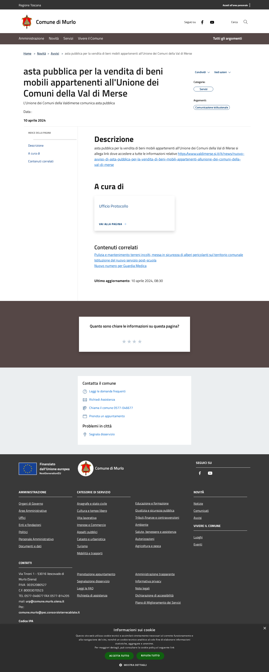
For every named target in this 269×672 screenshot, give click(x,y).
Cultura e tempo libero (92, 510)
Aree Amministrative (33, 510)
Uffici (22, 517)
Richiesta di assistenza (92, 595)
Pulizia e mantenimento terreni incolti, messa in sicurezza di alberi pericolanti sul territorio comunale (168, 254)
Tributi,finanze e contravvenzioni (157, 517)
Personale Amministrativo (36, 539)
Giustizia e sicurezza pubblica (154, 510)
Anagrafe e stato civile (92, 503)
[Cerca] (245, 22)
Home (27, 53)
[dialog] (134, 648)
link (172, 647)
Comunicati (201, 510)
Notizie (198, 503)
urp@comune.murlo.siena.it (45, 601)
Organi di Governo (31, 503)
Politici (23, 532)
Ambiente (141, 524)
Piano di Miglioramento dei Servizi (158, 602)
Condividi (200, 72)
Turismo (82, 546)
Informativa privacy (148, 581)
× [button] (264, 628)
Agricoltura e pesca (148, 546)
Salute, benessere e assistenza (155, 531)
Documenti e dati (30, 546)
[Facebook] (201, 21)
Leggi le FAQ (85, 588)
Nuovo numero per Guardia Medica (120, 265)
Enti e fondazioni (30, 524)
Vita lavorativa (86, 517)
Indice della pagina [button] (39, 133)
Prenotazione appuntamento (96, 574)
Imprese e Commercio (91, 524)
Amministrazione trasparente (155, 574)
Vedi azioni (220, 72)
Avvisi (55, 53)
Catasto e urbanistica (91, 539)
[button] (134, 665)
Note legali (142, 588)
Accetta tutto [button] (119, 655)
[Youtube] (210, 21)
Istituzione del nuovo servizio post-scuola (125, 260)
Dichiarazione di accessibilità (154, 595)
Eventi (198, 544)
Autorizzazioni (144, 538)
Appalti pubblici (87, 532)
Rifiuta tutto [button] (150, 655)
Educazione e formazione (152, 503)
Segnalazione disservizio (93, 581)
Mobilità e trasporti (90, 553)
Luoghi (198, 537)
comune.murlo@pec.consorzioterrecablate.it (49, 612)
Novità (41, 53)
